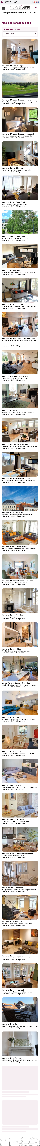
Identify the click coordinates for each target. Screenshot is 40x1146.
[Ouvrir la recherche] (36, 8)
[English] (37, 2)
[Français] (33, 2)
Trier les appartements (11, 29)
